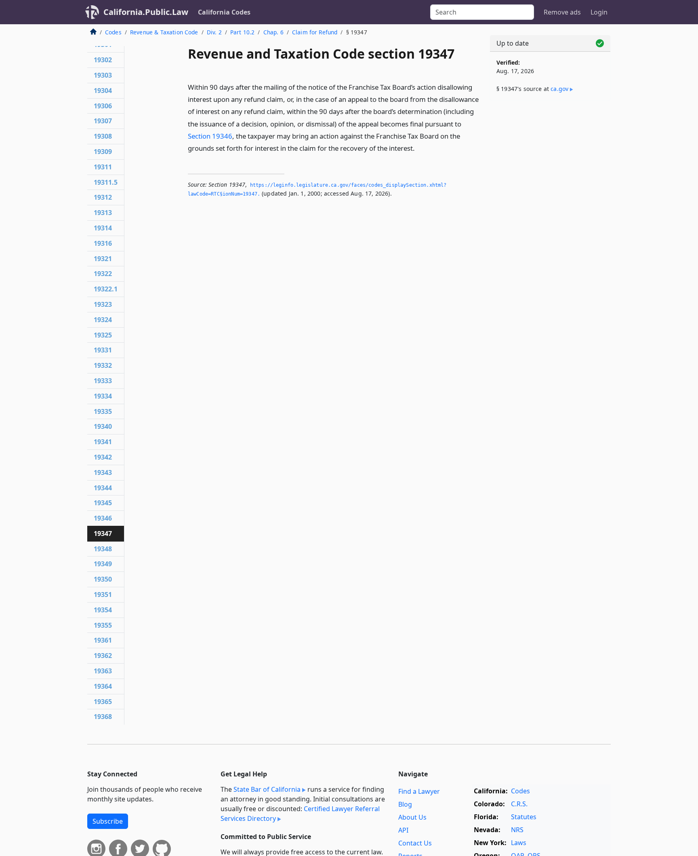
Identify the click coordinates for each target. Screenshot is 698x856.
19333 (103, 380)
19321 (103, 258)
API (403, 830)
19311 (103, 166)
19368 (103, 716)
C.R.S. (519, 803)
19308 (103, 136)
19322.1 (106, 289)
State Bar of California (267, 789)
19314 (103, 227)
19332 (103, 365)
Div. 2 (214, 32)
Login (599, 12)
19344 (103, 487)
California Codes (224, 12)
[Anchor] (419, 147)
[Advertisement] (550, 233)
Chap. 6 (273, 32)
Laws (518, 842)
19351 (103, 594)
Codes (113, 32)
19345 (103, 502)
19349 (103, 563)
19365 (103, 701)
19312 (103, 197)
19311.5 (106, 182)
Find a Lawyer (419, 791)
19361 (103, 640)
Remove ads (562, 12)
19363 (103, 670)
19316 (103, 243)
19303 (103, 75)
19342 (103, 457)
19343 (103, 472)
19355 (103, 625)
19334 (103, 396)
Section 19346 (210, 136)
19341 (103, 441)
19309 (103, 151)
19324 (103, 319)
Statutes (523, 816)
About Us (412, 817)
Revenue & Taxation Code (164, 32)
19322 (103, 273)
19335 (103, 411)
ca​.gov (559, 89)
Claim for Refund (315, 32)
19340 (103, 426)
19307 (103, 120)
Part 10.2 (242, 32)
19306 (103, 105)
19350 (103, 579)
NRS (517, 829)
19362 (103, 655)
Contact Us (415, 843)
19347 (103, 533)
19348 (103, 548)
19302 (103, 59)
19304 (103, 90)
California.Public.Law (145, 11)
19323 (103, 304)
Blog (405, 804)
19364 (103, 686)
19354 (103, 609)
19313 (103, 212)
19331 (103, 350)
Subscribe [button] (108, 821)
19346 (103, 518)
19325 (103, 335)
